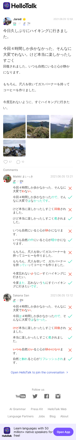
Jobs (41, 416)
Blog (53, 416)
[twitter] (35, 396)
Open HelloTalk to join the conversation (37, 372)
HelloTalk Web (57, 409)
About (64, 416)
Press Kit (37, 409)
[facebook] (46, 396)
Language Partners (21, 416)
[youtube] (21, 396)
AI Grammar (18, 409)
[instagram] (58, 396)
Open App (63, 432)
